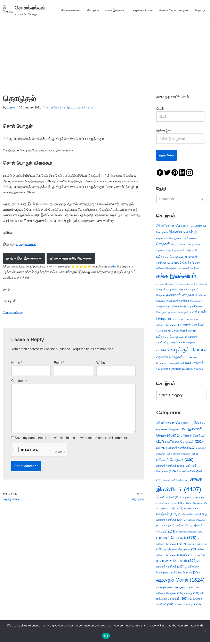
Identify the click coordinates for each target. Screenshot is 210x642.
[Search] (202, 199)
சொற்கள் (93, 10)
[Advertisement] (105, 51)
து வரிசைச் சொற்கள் (177, 300)
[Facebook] (160, 172)
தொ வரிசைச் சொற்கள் (59, 107)
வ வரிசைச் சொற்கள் (175, 587)
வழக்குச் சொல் (143, 10)
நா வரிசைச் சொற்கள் (178, 312)
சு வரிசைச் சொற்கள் (176, 289)
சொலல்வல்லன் (71, 10)
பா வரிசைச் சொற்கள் (184, 318)
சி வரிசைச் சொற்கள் (169, 503)
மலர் (190, 330)
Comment (19, 380)
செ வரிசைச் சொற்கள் (169, 508)
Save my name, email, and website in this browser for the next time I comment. (71, 438)
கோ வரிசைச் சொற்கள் (188, 268)
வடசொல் (163, 350)
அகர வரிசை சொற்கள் (174, 10)
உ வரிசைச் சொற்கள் (184, 441)
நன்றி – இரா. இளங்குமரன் (24, 258)
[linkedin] (182, 172)
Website (102, 362)
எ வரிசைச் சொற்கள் (186, 244)
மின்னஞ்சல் (164, 130)
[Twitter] (167, 172)
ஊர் (172, 244)
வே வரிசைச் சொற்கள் (193, 368)
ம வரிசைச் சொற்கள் (176, 561)
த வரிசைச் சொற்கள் (180, 295)
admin (11, 107)
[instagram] (189, 172)
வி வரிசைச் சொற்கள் (190, 362)
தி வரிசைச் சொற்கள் (191, 514)
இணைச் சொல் (181, 232)
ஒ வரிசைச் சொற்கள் (184, 250)
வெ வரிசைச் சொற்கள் (168, 368)
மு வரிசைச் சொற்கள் (181, 342)
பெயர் (164, 108)
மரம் (185, 330)
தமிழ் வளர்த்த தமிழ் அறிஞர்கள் (71, 258)
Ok (106, 635)
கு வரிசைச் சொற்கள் (180, 262)
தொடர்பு (200, 10)
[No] (205, 631)
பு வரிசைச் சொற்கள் (190, 324)
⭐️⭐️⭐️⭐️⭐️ (81, 266)
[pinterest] (174, 172)
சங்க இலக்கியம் (116, 10)
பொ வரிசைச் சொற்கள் (169, 330)
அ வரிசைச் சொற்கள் (173, 225)
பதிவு (113, 266)
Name (16, 362)
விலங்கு (171, 362)
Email (59, 362)
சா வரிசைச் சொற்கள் (185, 284)
